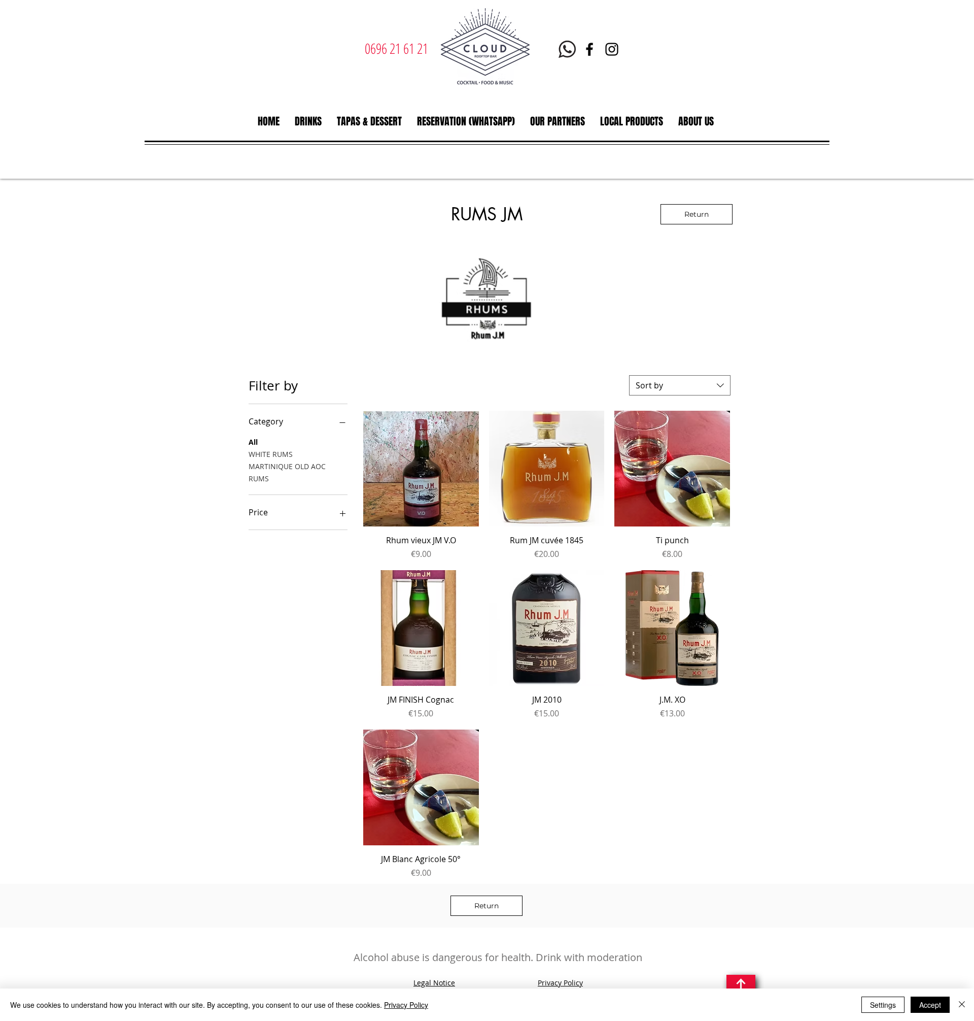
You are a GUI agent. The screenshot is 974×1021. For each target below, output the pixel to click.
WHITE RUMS (271, 454)
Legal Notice (434, 982)
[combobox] (679, 385)
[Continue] (740, 987)
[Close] (962, 1005)
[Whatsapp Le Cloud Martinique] (567, 49)
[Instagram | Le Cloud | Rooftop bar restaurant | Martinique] (611, 49)
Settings (883, 1005)
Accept (930, 1005)
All (253, 442)
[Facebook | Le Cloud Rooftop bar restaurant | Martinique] (589, 49)
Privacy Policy (560, 982)
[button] (308, 121)
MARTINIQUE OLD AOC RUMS (287, 472)
